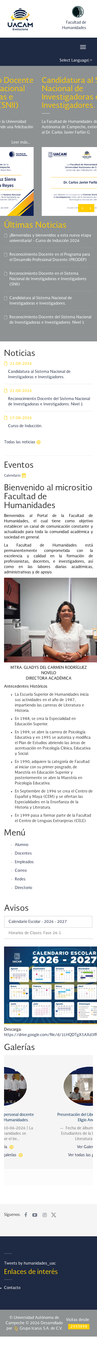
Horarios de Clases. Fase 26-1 (35, 933)
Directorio (23, 888)
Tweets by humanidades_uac (30, 1263)
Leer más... (80, 142)
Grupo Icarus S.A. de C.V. (40, 1328)
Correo (21, 871)
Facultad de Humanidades (74, 25)
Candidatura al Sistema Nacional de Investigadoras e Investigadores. (40, 300)
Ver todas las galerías (46, 1155)
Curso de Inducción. (25, 426)
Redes (20, 879)
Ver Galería (46, 1147)
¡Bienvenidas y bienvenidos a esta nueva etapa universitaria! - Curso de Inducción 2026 (50, 238)
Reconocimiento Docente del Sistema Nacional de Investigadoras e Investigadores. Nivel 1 (50, 319)
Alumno (21, 845)
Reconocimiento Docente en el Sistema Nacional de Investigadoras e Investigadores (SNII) (47, 279)
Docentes (23, 853)
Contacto (12, 1288)
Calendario (12, 475)
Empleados (24, 862)
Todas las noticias (19, 442)
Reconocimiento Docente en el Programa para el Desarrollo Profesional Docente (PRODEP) (49, 257)
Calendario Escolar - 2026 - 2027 (38, 922)
